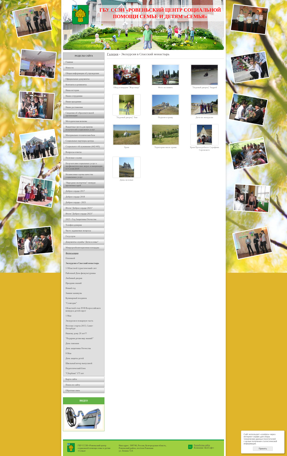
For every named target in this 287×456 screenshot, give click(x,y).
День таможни (72, 343)
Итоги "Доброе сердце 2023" (79, 213)
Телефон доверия (74, 225)
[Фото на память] (165, 84)
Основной (70, 258)
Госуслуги (70, 236)
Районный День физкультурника (81, 273)
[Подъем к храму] (165, 114)
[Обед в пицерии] (127, 84)
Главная (69, 62)
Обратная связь (73, 390)
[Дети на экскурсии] (204, 114)
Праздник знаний (74, 283)
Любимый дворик (74, 278)
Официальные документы (78, 79)
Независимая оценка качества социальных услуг (79, 175)
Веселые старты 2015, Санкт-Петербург (79, 327)
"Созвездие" (71, 303)
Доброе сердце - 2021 (76, 202)
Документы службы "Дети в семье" (82, 242)
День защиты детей (75, 358)
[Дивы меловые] (127, 177)
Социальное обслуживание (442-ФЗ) (83, 146)
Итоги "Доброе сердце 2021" (79, 208)
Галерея (112, 54)
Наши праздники (73, 101)
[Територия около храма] (165, 144)
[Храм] (127, 144)
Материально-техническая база (80, 135)
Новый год (71, 288)
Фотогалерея (72, 253)
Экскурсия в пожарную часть (79, 320)
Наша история (72, 90)
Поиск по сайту (73, 384)
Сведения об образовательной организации (80, 114)
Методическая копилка (76, 121)
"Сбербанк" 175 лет (75, 373)
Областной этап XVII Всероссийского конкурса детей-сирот (83, 309)
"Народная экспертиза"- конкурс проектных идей (81, 184)
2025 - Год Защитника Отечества (81, 219)
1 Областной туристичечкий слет (81, 268)
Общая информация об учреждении (82, 73)
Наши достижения (74, 107)
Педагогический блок (76, 368)
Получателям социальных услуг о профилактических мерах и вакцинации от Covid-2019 (84, 166)
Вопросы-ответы (74, 152)
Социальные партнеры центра (80, 141)
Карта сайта (71, 379)
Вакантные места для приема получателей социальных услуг (80, 128)
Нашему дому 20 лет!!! (76, 333)
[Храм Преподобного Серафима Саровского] (204, 144)
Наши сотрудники (74, 96)
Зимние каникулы (74, 293)
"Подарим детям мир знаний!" (80, 338)
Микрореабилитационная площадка (82, 247)
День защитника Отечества (78, 348)
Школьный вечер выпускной (79, 363)
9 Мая (68, 353)
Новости (70, 67)
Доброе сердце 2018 (75, 196)
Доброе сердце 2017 (75, 191)
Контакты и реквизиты (76, 84)
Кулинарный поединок (76, 298)
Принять (263, 449)
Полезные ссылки (74, 157)
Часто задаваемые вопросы (78, 230)
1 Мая (68, 315)
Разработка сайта (202, 445)
